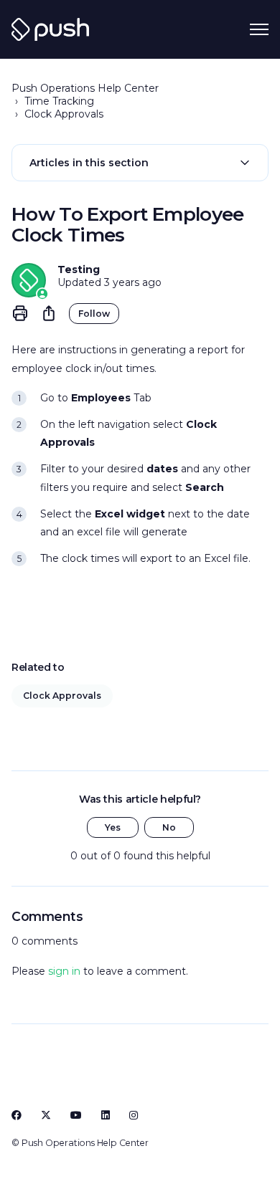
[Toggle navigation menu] (259, 29)
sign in (64, 971)
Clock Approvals (63, 114)
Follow (94, 313)
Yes (113, 827)
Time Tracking (59, 101)
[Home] (50, 29)
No (169, 827)
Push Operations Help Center (85, 88)
